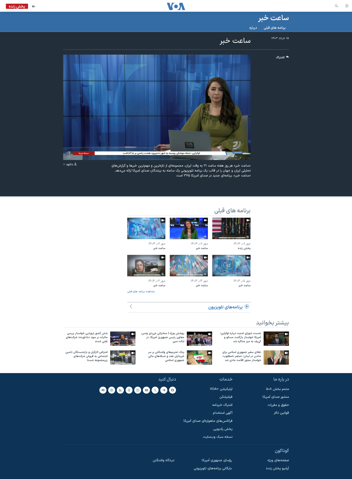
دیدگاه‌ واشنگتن (163, 460)
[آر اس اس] (120, 389)
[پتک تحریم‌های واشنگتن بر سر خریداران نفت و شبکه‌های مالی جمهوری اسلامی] (199, 357)
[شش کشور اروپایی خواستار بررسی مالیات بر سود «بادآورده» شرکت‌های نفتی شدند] (122, 338)
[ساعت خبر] (189, 228)
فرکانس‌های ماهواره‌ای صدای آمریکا (208, 421)
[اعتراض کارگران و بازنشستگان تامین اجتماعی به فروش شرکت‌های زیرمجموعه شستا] (122, 357)
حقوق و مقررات (278, 404)
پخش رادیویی (222, 428)
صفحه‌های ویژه (278, 460)
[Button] (282, 58)
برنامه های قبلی (275, 27)
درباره (253, 27)
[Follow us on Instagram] (137, 389)
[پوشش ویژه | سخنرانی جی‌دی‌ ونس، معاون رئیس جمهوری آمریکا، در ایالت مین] (199, 338)
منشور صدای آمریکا (276, 397)
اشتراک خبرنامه (222, 404)
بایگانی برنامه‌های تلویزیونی (213, 468)
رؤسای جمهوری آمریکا (217, 460)
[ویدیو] (33, 6)
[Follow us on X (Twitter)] (155, 389)
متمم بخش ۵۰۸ (277, 388)
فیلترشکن (225, 397)
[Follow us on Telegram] (163, 389)
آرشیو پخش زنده (277, 468)
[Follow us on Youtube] (146, 389)
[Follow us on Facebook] (172, 389)
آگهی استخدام (222, 412)
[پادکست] (111, 389)
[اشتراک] (102, 389)
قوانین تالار (281, 412)
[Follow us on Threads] (129, 389)
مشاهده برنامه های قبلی (141, 292)
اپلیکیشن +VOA (221, 388)
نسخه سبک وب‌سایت (217, 436)
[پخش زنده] (231, 228)
